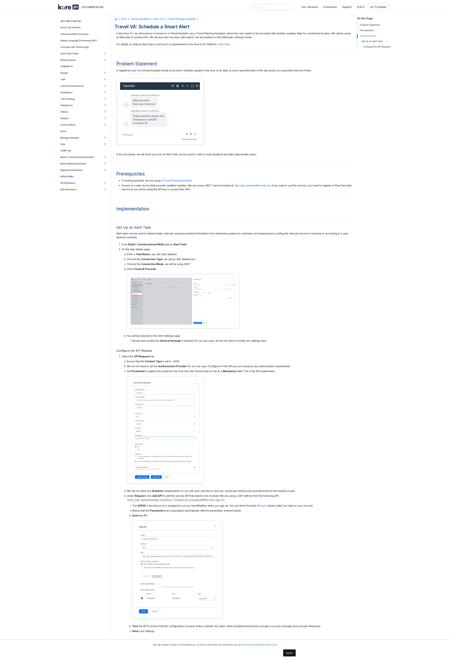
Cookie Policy (270, 644)
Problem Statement (370, 25)
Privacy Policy (252, 644)
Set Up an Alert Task (372, 41)
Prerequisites (367, 30)
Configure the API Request (376, 46)
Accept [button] (289, 652)
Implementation (368, 35)
